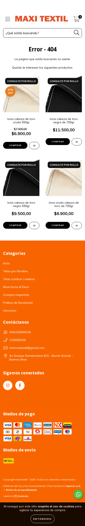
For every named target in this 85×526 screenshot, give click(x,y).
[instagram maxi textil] (7, 385)
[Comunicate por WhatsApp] (78, 494)
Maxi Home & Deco (16, 287)
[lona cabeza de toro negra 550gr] (34, 225)
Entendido (42, 518)
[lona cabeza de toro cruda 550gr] (34, 145)
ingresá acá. (73, 485)
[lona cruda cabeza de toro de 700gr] (77, 225)
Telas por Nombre (15, 271)
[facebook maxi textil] (20, 385)
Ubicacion (9, 310)
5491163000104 (20, 332)
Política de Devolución (18, 303)
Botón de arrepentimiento (21, 489)
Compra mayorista (16, 295)
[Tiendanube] (16, 496)
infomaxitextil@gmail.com (27, 348)
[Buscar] (76, 32)
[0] (76, 20)
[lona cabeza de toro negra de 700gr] (77, 141)
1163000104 (17, 340)
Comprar (15, 145)
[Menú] (7, 19)
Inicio (6, 263)
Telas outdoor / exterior (19, 279)
